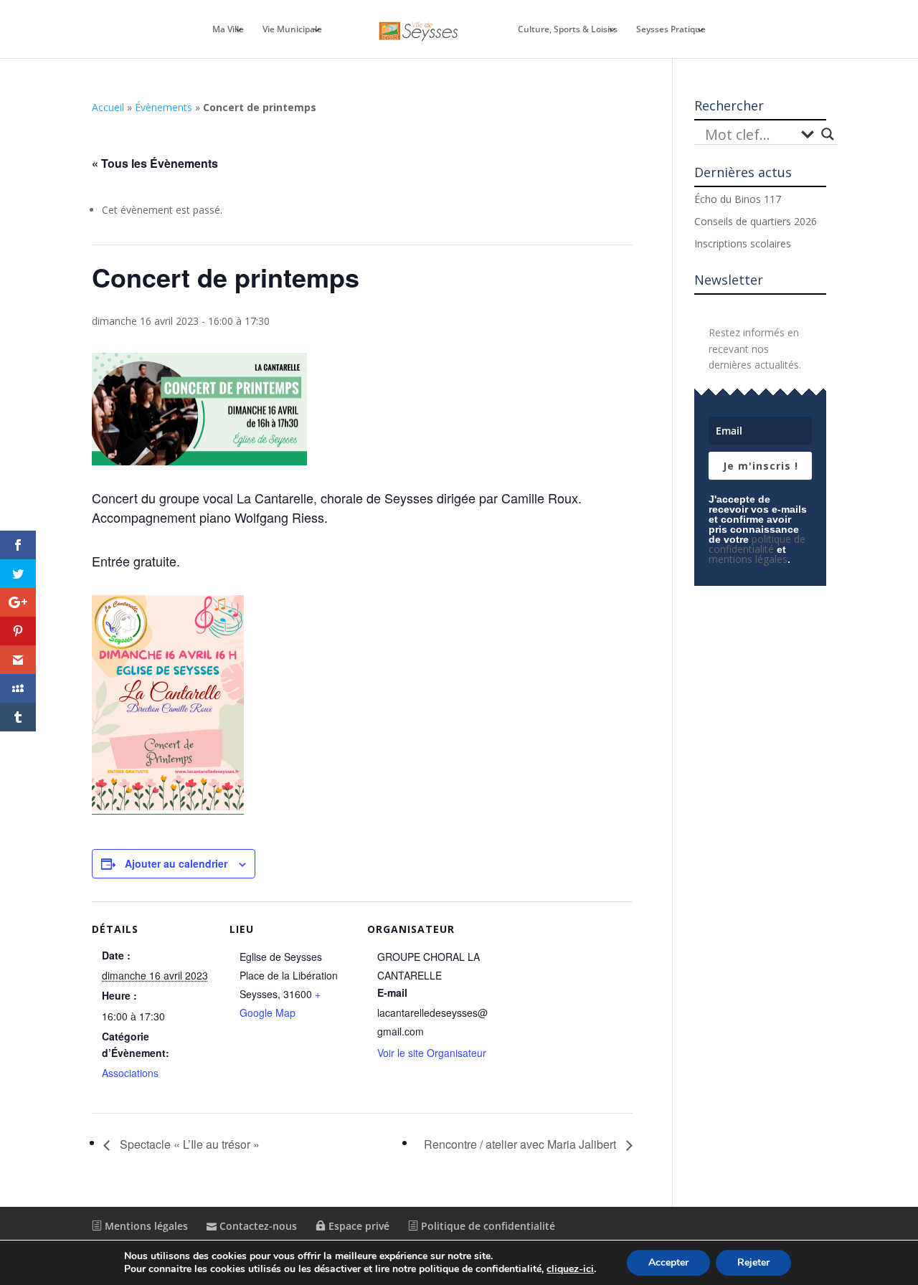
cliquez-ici (570, 1269)
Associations (130, 1073)
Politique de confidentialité (486, 1226)
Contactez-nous (257, 1226)
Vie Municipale (292, 29)
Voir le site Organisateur (431, 1052)
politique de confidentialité (757, 544)
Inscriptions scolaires (742, 243)
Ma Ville (228, 29)
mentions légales (748, 559)
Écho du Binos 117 (737, 199)
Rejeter (753, 1262)
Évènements (163, 107)
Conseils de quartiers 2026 (755, 221)
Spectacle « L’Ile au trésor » (188, 1144)
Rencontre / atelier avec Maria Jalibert (521, 1144)
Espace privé (357, 1226)
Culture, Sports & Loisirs (567, 29)
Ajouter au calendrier (176, 863)
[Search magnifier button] (828, 134)
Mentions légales (145, 1226)
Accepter (668, 1262)
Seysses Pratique (671, 29)
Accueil (108, 107)
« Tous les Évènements (155, 163)
